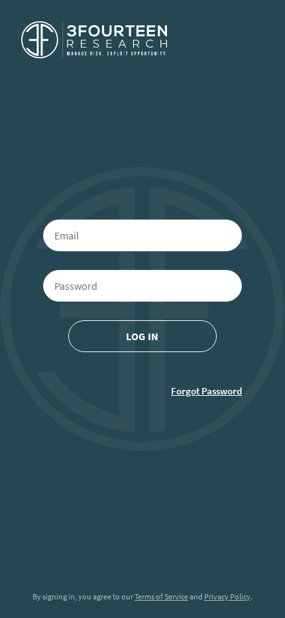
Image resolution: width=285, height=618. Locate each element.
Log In (142, 336)
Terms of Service (161, 596)
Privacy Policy (227, 596)
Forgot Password (206, 391)
